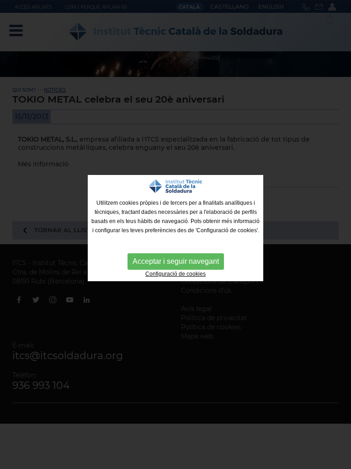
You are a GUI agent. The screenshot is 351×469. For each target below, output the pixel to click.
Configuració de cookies (175, 274)
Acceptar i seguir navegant (176, 261)
